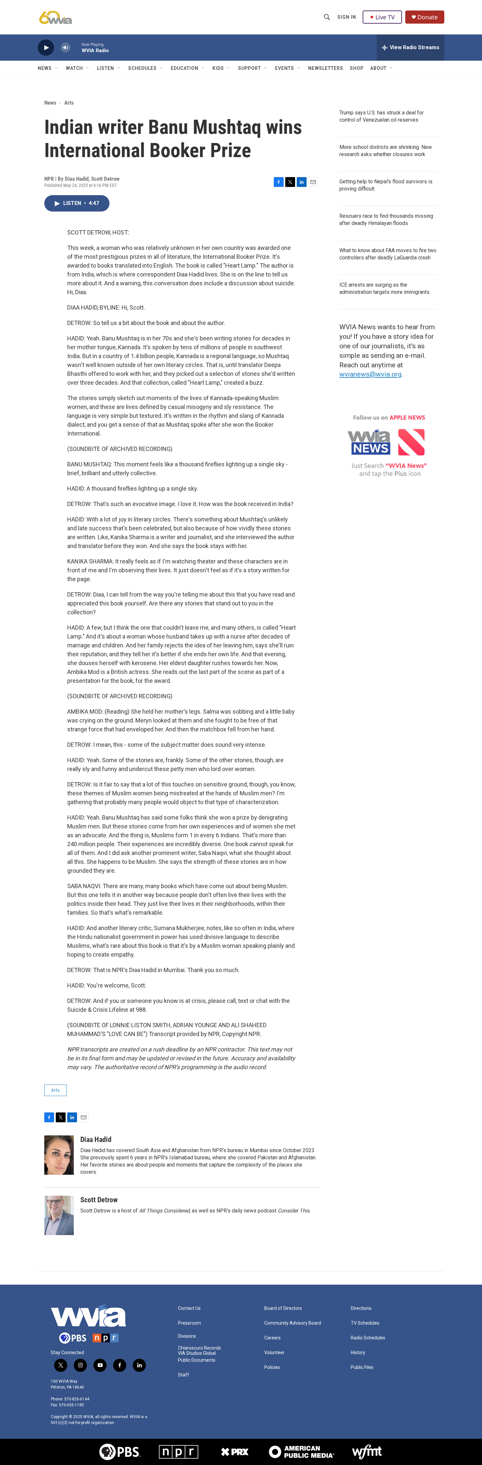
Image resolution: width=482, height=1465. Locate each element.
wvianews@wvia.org (370, 374)
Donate (427, 17)
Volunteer (274, 1352)
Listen (105, 68)
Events (284, 68)
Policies (272, 1367)
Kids (218, 68)
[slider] (76, 47)
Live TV (385, 17)
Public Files (362, 1367)
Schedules (142, 68)
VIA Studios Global (197, 1353)
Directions (361, 1308)
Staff (183, 1375)
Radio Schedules (368, 1337)
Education (184, 68)
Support (249, 68)
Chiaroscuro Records (199, 1348)
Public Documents (196, 1360)
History (358, 1352)
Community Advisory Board (292, 1323)
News (45, 68)
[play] (46, 47)
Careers (272, 1337)
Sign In (346, 17)
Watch (74, 68)
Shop (357, 68)
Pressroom (189, 1323)
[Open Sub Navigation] (56, 68)
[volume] (65, 47)
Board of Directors (283, 1308)
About (378, 68)
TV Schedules (365, 1323)
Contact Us (189, 1308)
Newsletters (325, 68)
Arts (69, 102)
